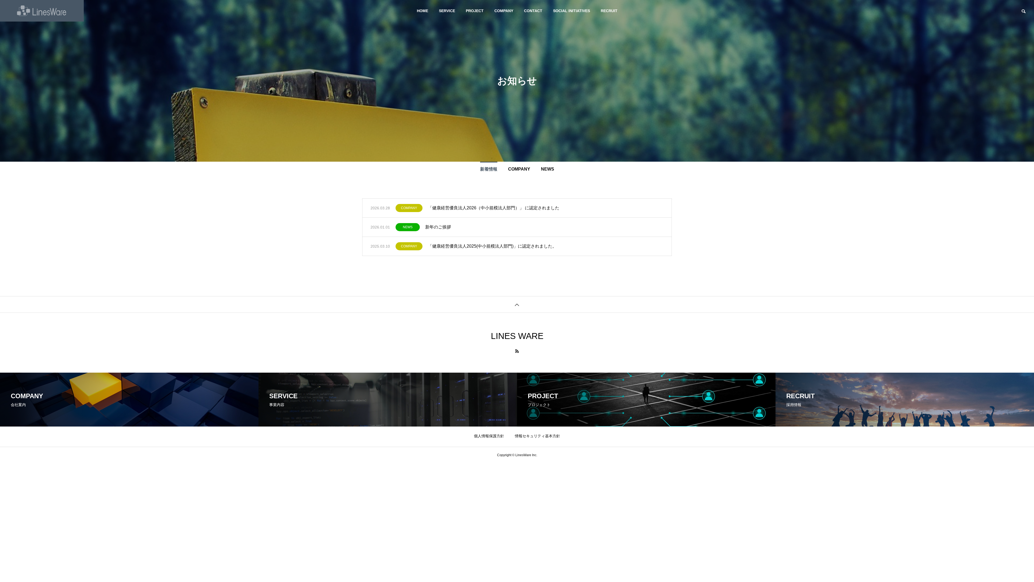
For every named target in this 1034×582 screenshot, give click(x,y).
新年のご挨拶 (438, 227)
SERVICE (447, 11)
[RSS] (517, 351)
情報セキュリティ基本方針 (537, 436)
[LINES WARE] (42, 11)
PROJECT (475, 11)
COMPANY (503, 11)
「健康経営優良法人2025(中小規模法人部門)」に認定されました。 (492, 246)
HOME (422, 11)
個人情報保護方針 (489, 436)
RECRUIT (609, 11)
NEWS (408, 227)
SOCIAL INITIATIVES (571, 11)
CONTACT (533, 11)
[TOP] (517, 304)
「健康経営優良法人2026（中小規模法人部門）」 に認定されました (493, 208)
